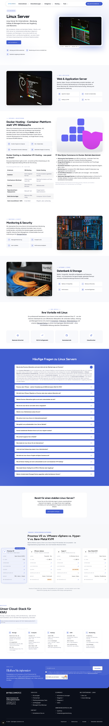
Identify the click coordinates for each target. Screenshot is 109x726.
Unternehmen (22, 4)
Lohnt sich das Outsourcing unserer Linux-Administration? (32, 449)
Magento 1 (60, 698)
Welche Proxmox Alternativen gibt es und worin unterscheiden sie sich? (35, 399)
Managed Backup (22, 234)
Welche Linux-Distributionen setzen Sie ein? (28, 412)
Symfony (59, 711)
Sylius (58, 702)
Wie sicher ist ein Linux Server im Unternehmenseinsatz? (31, 418)
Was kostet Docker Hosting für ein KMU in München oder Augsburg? (35, 468)
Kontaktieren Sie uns (38, 713)
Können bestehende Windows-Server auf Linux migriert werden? (34, 430)
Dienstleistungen (36, 4)
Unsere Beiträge (85, 698)
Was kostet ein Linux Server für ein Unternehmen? (30, 443)
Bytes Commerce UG (19, 721)
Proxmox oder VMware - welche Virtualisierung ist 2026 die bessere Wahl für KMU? (39, 387)
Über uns (84, 695)
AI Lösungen (36, 695)
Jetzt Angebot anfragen (54, 511)
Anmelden (98, 668)
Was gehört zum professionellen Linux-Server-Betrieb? (31, 424)
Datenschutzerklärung (92, 673)
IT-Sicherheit (54, 321)
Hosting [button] (57, 4)
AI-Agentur (47, 4)
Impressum (64, 721)
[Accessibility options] (3, 723)
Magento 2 (60, 700)
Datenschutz (74, 721)
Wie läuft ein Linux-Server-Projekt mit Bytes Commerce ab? (32, 455)
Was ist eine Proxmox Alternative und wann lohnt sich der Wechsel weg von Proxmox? (39, 367)
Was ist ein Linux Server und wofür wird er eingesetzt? (31, 405)
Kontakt (84, 721)
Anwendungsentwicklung (64, 713)
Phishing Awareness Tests (39, 700)
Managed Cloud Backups (39, 705)
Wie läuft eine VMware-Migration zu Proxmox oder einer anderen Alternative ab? (38, 393)
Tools (65, 4)
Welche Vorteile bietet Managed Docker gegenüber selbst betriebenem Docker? (38, 474)
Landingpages (36, 702)
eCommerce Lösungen (63, 695)
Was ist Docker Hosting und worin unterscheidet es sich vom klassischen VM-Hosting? (39, 461)
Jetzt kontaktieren (94, 3)
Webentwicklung (72, 321)
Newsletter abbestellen (97, 721)
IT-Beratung (62, 321)
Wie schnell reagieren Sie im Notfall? (26, 436)
